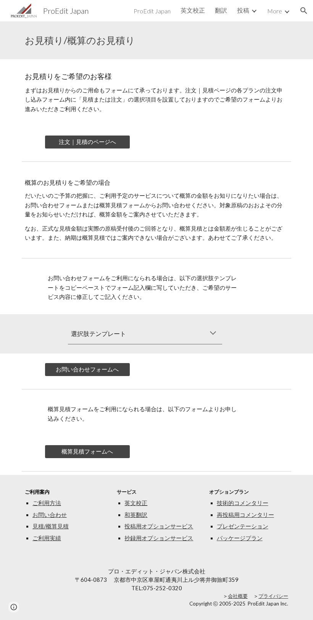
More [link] (274, 11)
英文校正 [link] (193, 10)
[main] (156, 40)
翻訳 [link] (221, 10)
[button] (304, 11)
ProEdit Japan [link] (152, 11)
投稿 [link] (243, 10)
